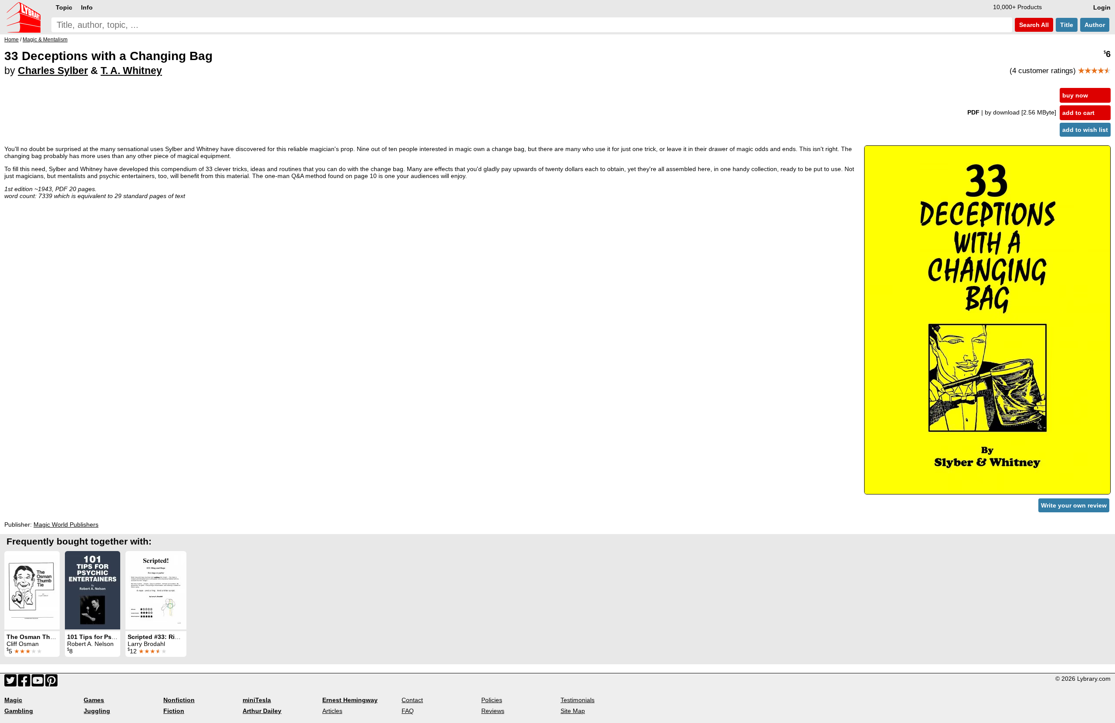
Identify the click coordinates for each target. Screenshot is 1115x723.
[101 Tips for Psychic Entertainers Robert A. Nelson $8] (92, 590)
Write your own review (1074, 505)
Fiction (173, 710)
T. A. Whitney (131, 70)
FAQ (408, 710)
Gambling (18, 710)
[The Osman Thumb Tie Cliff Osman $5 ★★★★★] (32, 590)
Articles (332, 710)
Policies (491, 699)
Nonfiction (179, 699)
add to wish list (1085, 129)
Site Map (573, 710)
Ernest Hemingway (350, 699)
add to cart (1078, 112)
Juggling (97, 710)
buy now (1075, 95)
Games (94, 699)
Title (1066, 24)
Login (1102, 7)
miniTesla (257, 699)
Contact (412, 699)
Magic (13, 699)
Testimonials (578, 699)
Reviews (492, 710)
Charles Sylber (53, 70)
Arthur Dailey (262, 710)
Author (1095, 24)
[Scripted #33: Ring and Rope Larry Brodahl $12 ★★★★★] (155, 590)
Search (1033, 24)
